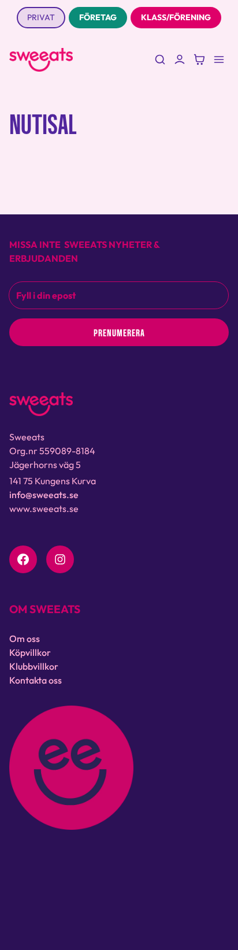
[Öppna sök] (160, 59)
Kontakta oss (35, 680)
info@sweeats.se (44, 494)
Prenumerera (119, 332)
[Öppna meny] (219, 59)
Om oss (24, 638)
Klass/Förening (176, 17)
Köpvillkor (30, 652)
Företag (98, 17)
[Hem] (41, 60)
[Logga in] (179, 59)
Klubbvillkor (33, 666)
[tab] (41, 17)
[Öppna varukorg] (199, 59)
